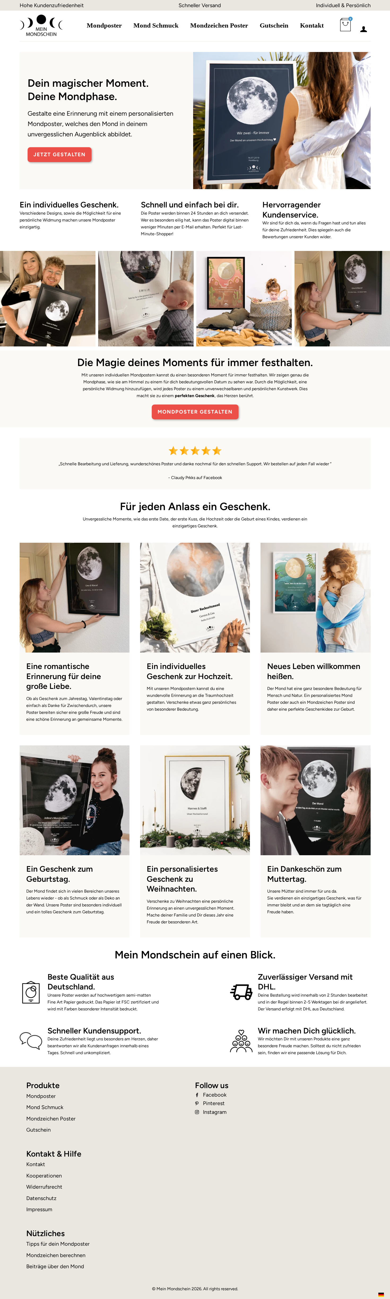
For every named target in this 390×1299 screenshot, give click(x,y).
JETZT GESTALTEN (59, 154)
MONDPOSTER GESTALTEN (195, 412)
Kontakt (312, 25)
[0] (346, 28)
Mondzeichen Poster (219, 25)
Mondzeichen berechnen (55, 1255)
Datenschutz (41, 1198)
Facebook (215, 1095)
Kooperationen (44, 1175)
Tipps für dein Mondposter (58, 1244)
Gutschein (274, 25)
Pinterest (214, 1103)
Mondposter (104, 25)
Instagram (215, 1112)
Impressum (39, 1209)
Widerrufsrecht (44, 1187)
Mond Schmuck (156, 25)
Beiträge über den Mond (55, 1266)
